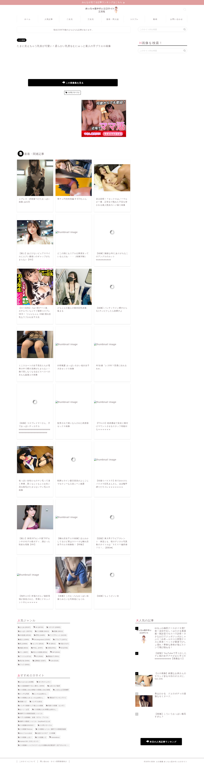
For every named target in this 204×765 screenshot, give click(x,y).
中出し (38, 648)
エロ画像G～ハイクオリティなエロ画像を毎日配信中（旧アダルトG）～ (44, 745)
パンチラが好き (37, 702)
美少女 (24, 660)
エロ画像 (21, 40)
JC (39, 656)
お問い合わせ (176, 19)
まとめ (25, 627)
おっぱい (26, 631)
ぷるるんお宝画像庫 (62, 690)
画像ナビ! (23, 702)
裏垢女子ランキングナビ (58, 697)
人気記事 (49, 19)
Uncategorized (42, 639)
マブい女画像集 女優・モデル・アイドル (34, 717)
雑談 (24, 648)
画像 (58, 631)
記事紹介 (40, 660)
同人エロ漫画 (40, 652)
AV (39, 627)
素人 (24, 639)
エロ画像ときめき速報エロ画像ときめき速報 (35, 690)
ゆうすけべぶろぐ (45, 682)
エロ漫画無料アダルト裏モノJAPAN (32, 686)
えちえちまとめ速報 (26, 682)
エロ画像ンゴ (41, 737)
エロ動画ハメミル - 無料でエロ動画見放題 (52, 729)
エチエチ (54, 627)
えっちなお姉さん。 (41, 694)
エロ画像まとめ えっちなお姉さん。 (32, 697)
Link (54, 660)
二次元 (70, 19)
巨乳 (40, 635)
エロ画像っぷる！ (26, 737)
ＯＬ (24, 652)
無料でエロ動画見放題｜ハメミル (31, 713)
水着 (52, 648)
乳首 (65, 643)
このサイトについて (27, 761)
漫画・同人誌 (112, 19)
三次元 (91, 19)
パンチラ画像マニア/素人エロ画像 (31, 705)
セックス (38, 643)
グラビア (61, 639)
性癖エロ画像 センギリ (56, 705)
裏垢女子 (53, 656)
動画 (155, 19)
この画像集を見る (75, 83)
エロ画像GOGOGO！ (27, 725)
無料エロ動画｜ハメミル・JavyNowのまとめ (35, 721)
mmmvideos (55, 737)
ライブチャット (58, 635)
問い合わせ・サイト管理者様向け (53, 761)
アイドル (25, 656)
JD (64, 648)
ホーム (27, 19)
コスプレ (134, 19)
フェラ (24, 664)
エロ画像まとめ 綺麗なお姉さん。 (45, 709)
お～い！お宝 (24, 709)
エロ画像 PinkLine (26, 729)
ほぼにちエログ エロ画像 (46, 733)
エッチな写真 (24, 694)
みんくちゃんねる (26, 733)
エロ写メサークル (73, 93)
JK (52, 643)
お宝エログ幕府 (54, 686)
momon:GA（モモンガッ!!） (29, 741)
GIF (56, 652)
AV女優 (25, 635)
